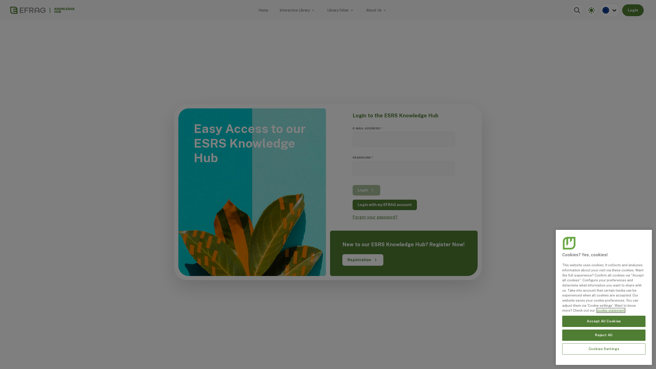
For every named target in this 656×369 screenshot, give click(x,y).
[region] (604, 297)
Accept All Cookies (604, 321)
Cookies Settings (604, 349)
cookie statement (611, 310)
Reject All (604, 335)
